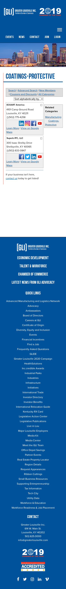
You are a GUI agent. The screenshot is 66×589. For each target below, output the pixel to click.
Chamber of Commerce (33, 274)
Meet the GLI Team (33, 445)
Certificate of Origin (33, 325)
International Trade (33, 392)
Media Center (33, 440)
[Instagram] (32, 579)
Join (47, 37)
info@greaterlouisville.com (33, 540)
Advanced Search (27, 90)
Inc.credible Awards (33, 368)
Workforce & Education (33, 503)
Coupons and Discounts (23, 94)
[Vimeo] (47, 579)
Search (12, 90)
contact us (11, 178)
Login (57, 37)
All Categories (46, 94)
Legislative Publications (33, 421)
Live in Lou (33, 426)
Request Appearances (33, 469)
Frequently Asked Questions (33, 349)
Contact (34, 37)
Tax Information (33, 488)
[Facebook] (18, 579)
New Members (47, 90)
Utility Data (33, 498)
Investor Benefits (33, 402)
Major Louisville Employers (33, 430)
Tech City (33, 493)
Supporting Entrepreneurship (33, 483)
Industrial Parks (33, 373)
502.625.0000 (33, 536)
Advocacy (33, 306)
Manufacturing (53, 117)
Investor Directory (33, 397)
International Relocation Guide (33, 406)
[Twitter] (25, 579)
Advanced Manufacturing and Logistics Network (33, 301)
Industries (33, 378)
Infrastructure (33, 382)
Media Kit (33, 435)
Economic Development (33, 257)
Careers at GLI (33, 320)
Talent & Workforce (33, 266)
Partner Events (33, 455)
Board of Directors (33, 315)
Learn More (12, 128)
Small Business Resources (33, 479)
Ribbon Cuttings (33, 474)
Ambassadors (33, 310)
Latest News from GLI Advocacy (33, 282)
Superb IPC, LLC (15, 138)
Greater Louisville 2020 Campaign (33, 358)
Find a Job (33, 344)
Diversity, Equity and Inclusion (33, 330)
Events (10, 37)
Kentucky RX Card (33, 411)
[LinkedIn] (39, 579)
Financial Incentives (33, 339)
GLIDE (33, 354)
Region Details (33, 464)
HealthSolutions (33, 363)
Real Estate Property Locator (33, 459)
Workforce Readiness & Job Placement (33, 507)
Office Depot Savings (33, 450)
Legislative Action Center (33, 416)
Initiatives (33, 387)
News (22, 37)
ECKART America (16, 104)
